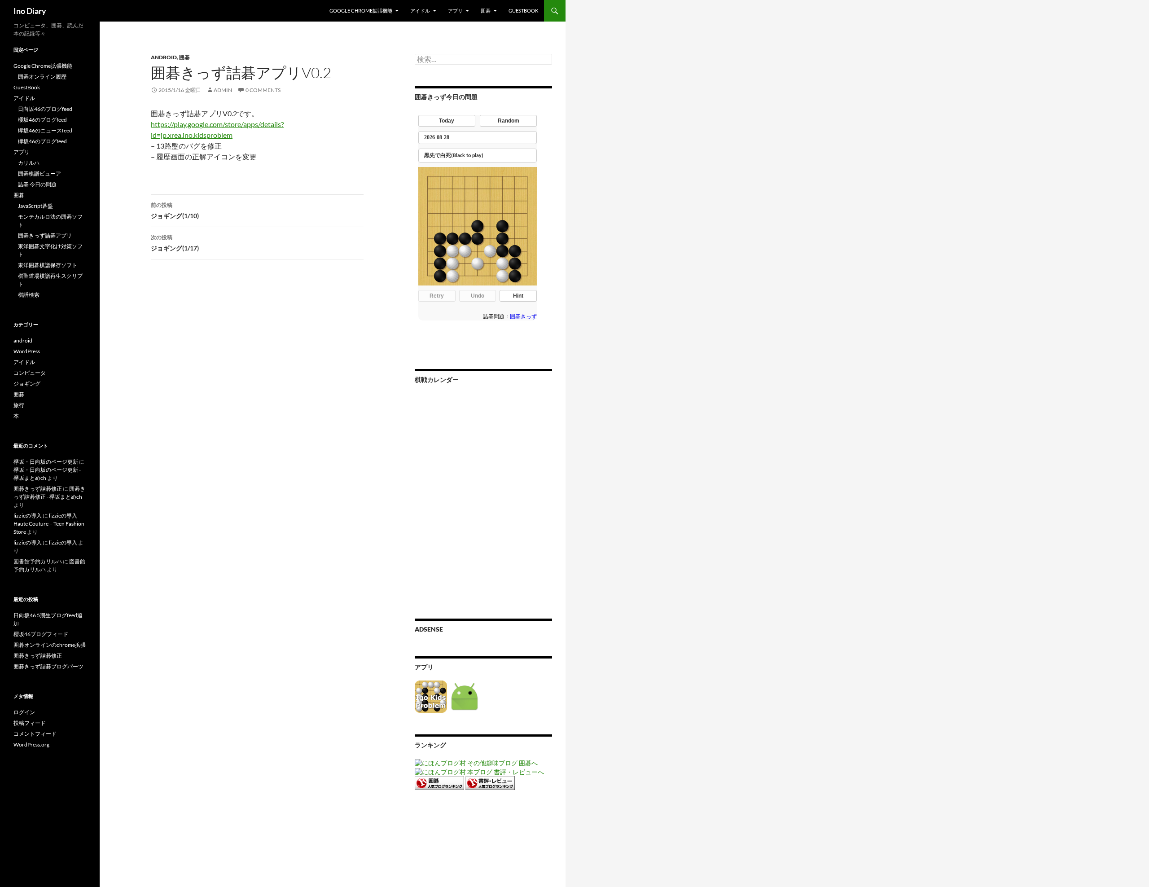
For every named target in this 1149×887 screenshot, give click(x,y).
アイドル (420, 10)
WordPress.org (31, 744)
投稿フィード (29, 723)
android (164, 57)
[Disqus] (250, 406)
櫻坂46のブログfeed (42, 119)
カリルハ (28, 162)
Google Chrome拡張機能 (360, 10)
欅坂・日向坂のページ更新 (45, 461)
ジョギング (26, 383)
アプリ (455, 10)
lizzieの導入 (27, 515)
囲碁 (486, 10)
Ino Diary (29, 11)
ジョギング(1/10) (175, 211)
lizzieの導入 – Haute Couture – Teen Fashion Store (48, 523)
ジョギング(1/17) (175, 243)
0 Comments (263, 90)
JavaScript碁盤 (35, 205)
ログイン (24, 712)
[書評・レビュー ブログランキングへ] (490, 782)
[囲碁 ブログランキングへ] (439, 782)
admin (223, 90)
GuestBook (523, 10)
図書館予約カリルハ (37, 561)
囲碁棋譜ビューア (39, 173)
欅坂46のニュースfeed (45, 130)
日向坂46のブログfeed (45, 108)
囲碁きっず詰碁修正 (37, 488)
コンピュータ (29, 372)
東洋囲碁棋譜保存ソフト (47, 265)
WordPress (26, 351)
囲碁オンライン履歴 (42, 76)
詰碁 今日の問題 (37, 184)
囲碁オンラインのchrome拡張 (49, 644)
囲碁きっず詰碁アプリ (45, 235)
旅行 (18, 405)
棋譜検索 (28, 294)
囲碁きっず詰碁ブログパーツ (48, 666)
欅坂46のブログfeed (42, 141)
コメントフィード (35, 733)
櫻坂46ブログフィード (40, 634)
